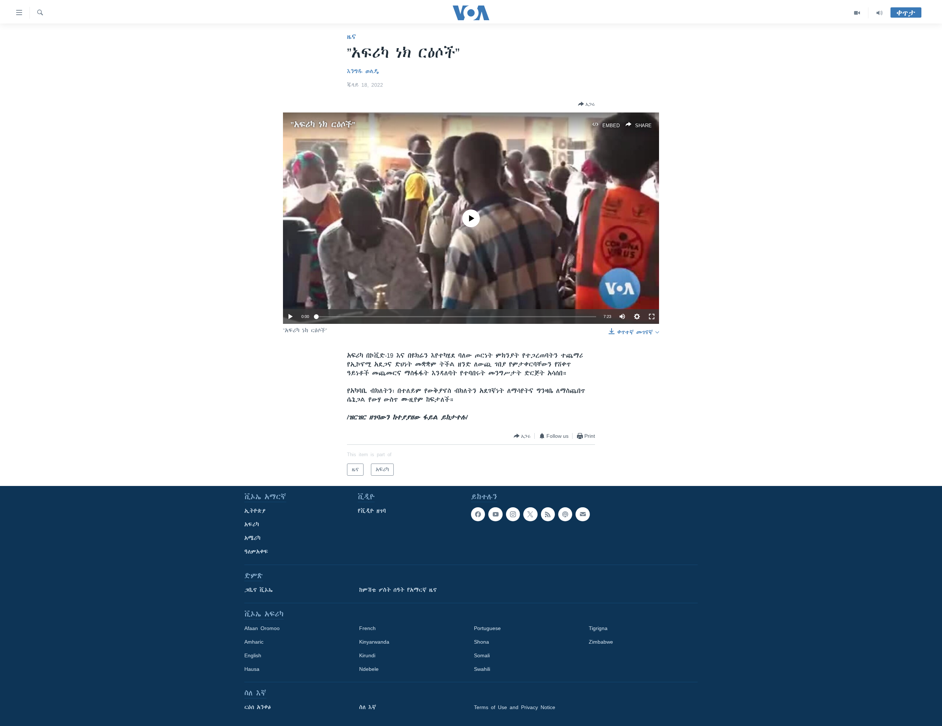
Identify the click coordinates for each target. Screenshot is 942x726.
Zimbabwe (601, 642)
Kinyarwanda (374, 642)
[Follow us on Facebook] (478, 514)
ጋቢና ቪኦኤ (258, 590)
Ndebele (369, 669)
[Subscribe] (582, 514)
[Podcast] (565, 514)
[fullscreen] (651, 316)
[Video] (857, 12)
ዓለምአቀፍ (256, 551)
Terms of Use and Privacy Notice (514, 707)
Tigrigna (598, 628)
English (252, 655)
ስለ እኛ (367, 707)
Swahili (482, 669)
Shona (481, 642)
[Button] (586, 104)
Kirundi (367, 655)
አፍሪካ (251, 524)
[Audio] (879, 12)
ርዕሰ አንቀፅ (257, 707)
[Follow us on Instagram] (513, 514)
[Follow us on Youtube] (495, 514)
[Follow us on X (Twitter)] (530, 514)
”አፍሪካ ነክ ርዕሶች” (322, 124)
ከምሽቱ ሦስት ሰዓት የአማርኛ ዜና (398, 590)
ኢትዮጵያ (255, 511)
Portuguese (487, 628)
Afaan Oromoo (262, 628)
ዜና (351, 36)
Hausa (251, 669)
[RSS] (548, 514)
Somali (482, 655)
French (367, 628)
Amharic (253, 642)
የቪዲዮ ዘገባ (372, 511)
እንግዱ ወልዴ (363, 71)
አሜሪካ (252, 538)
